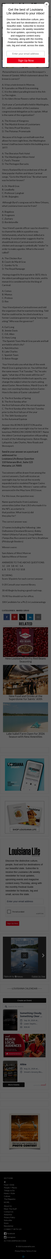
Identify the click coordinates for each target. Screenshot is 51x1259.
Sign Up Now (26, 60)
